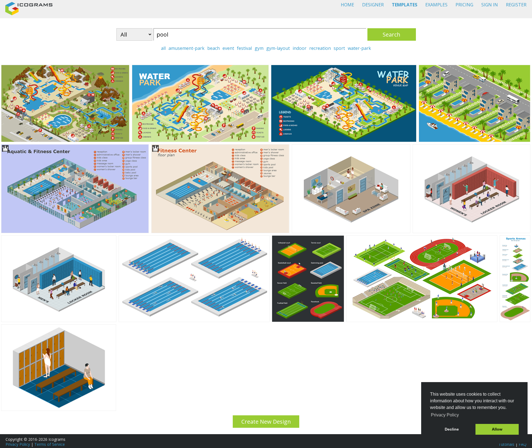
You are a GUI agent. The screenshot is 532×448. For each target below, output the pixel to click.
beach (213, 48)
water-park (359, 48)
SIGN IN (489, 5)
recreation (320, 48)
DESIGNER (373, 5)
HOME (347, 5)
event (228, 48)
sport (339, 48)
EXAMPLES (436, 5)
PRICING (464, 5)
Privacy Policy (18, 444)
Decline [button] (452, 429)
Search (391, 34)
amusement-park (186, 48)
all (163, 48)
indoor (299, 48)
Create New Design (266, 421)
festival (244, 48)
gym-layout (278, 48)
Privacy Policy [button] (445, 415)
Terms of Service (49, 444)
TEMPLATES (404, 5)
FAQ (522, 444)
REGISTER (516, 5)
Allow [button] (497, 429)
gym (259, 48)
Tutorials (506, 444)
